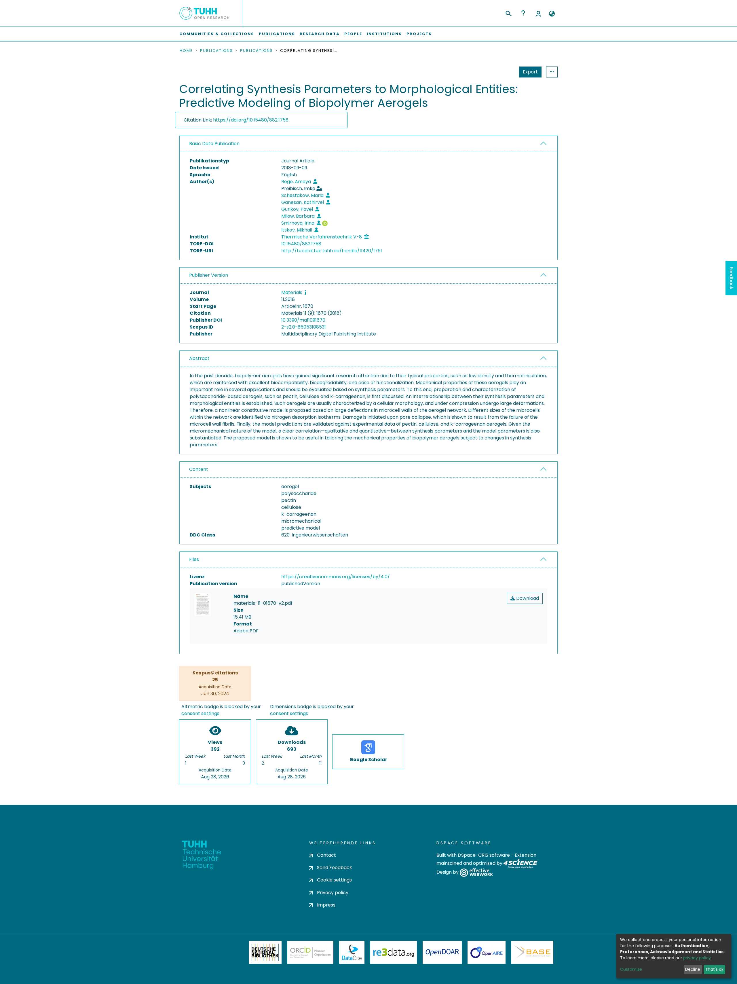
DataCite (352, 952)
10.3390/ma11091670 (303, 320)
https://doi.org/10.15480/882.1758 (250, 120)
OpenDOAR (442, 952)
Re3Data (393, 952)
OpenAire (486, 952)
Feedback (731, 278)
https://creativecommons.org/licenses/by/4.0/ (335, 576)
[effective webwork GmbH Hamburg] (476, 872)
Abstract (199, 358)
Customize (631, 969)
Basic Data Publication (214, 143)
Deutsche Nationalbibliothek (265, 952)
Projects (419, 34)
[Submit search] (508, 12)
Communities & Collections (216, 34)
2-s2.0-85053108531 (303, 327)
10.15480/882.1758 (301, 243)
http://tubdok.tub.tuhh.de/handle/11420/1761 (331, 250)
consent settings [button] (200, 713)
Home (186, 50)
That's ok (714, 969)
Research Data (320, 34)
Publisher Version (208, 275)
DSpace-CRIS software (484, 855)
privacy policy (697, 958)
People (353, 34)
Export (530, 72)
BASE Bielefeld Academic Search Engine (532, 952)
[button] (551, 13)
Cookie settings (334, 880)
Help (523, 13)
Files (194, 559)
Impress (326, 905)
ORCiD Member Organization (310, 952)
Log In (538, 13)
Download (527, 598)
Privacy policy (332, 892)
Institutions (384, 34)
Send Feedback (334, 867)
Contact (326, 855)
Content (198, 469)
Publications (277, 34)
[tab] (368, 144)
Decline (692, 969)
